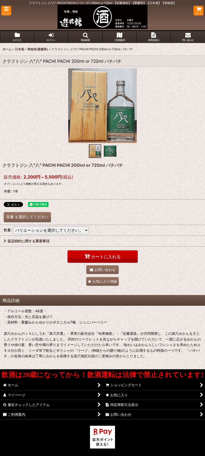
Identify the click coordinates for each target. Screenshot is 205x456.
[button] (6, 11)
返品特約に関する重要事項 (29, 241)
